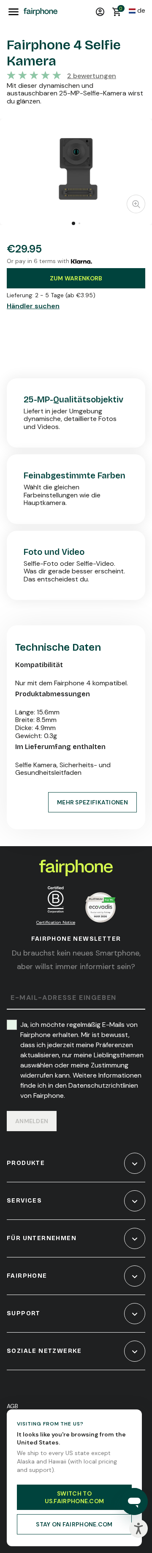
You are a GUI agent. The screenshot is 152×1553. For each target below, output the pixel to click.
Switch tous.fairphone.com (74, 1497)
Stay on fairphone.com (74, 1524)
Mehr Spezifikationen (92, 802)
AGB (12, 1406)
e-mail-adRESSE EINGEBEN (64, 998)
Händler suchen (33, 306)
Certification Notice (55, 922)
